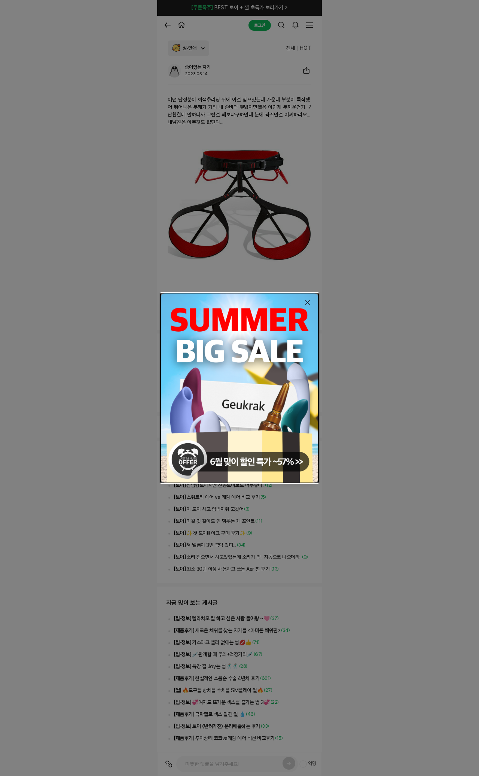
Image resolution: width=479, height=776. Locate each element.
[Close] (308, 302)
